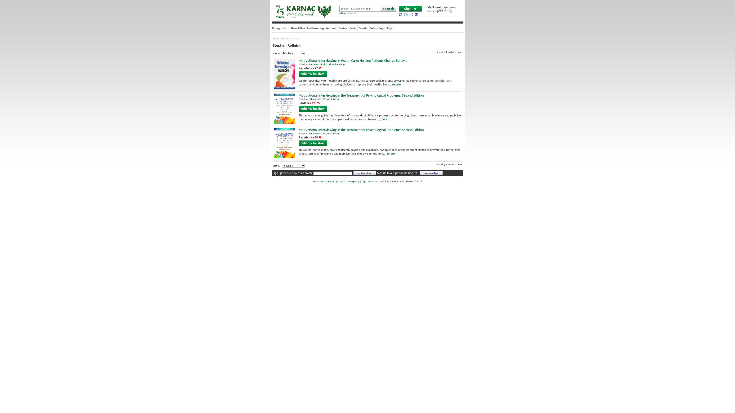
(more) (396, 84)
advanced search (347, 13)
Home (276, 38)
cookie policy (352, 181)
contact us (318, 181)
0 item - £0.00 (441, 8)
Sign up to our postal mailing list (397, 173)
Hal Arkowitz (315, 99)
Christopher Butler (336, 64)
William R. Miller (331, 99)
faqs (364, 181)
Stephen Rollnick (289, 38)
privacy (340, 181)
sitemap (330, 181)
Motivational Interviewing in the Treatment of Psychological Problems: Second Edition (361, 96)
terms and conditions (379, 181)
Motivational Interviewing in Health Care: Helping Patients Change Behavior (354, 61)
